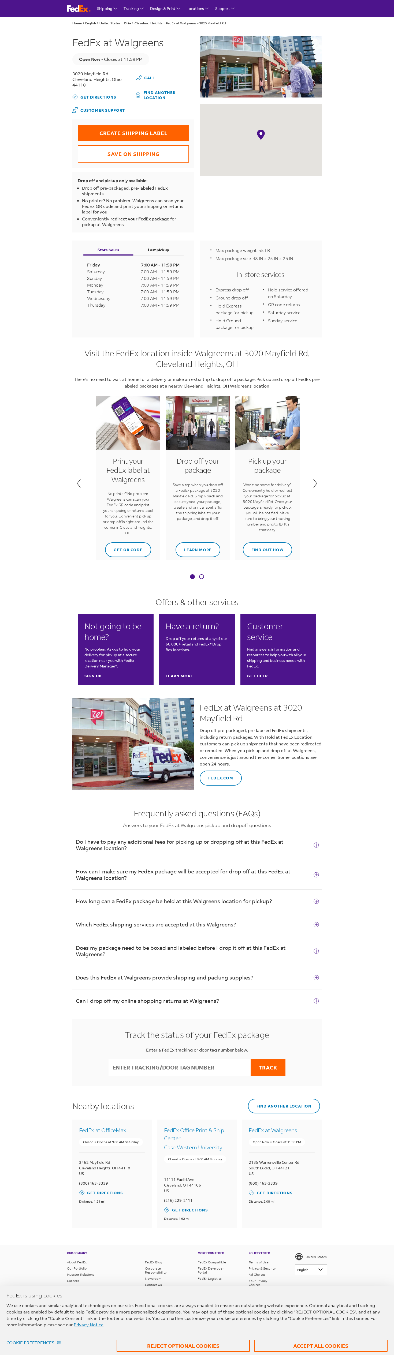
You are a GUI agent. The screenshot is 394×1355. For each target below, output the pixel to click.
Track (268, 1067)
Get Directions (94, 96)
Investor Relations (80, 1275)
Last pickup (158, 249)
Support (222, 8)
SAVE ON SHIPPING (118, 151)
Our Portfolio (77, 1268)
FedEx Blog (153, 1262)
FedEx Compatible (212, 1262)
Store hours (108, 249)
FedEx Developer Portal (211, 1270)
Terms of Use (259, 1262)
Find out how (263, 547)
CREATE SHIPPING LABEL (123, 130)
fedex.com (216, 775)
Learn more (194, 547)
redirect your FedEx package (139, 219)
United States (316, 1257)
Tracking (131, 8)
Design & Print (162, 8)
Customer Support (98, 109)
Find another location (160, 95)
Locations (195, 8)
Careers (73, 1281)
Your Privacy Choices (258, 1283)
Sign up (93, 675)
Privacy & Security (262, 1268)
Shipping (104, 8)
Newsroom (153, 1279)
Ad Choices (257, 1275)
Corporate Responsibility (155, 1270)
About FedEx (77, 1262)
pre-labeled (142, 188)
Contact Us (153, 1285)
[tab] (192, 577)
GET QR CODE (124, 547)
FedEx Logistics (210, 1279)
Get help (257, 675)
